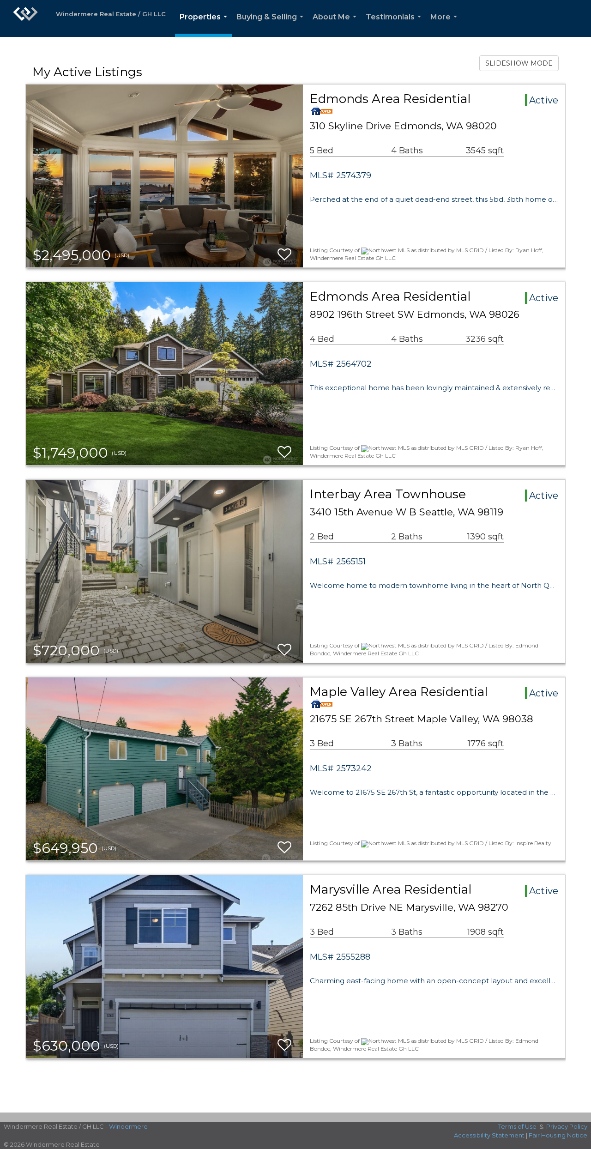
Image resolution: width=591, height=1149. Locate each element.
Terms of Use (517, 1126)
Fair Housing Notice (558, 1135)
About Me (336, 24)
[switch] (284, 254)
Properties (205, 24)
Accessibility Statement (489, 1135)
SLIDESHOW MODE (519, 63)
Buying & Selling (271, 24)
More (445, 24)
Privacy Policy (566, 1126)
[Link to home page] (25, 18)
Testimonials (395, 24)
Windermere (128, 1126)
